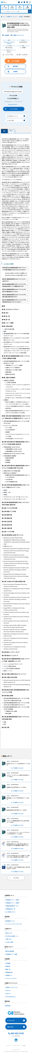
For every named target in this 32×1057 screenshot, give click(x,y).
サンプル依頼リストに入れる (17, 768)
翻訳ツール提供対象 (21, 55)
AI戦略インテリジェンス (11, 987)
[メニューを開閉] (30, 2)
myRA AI (7, 993)
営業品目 (7, 966)
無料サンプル (8, 933)
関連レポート (11, 131)
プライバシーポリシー (16, 1045)
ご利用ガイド (8, 929)
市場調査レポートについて (11, 16)
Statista (7, 990)
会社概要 (7, 963)
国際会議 (7, 1005)
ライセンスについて (12, 104)
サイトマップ (8, 1045)
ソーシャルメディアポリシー (16, 1049)
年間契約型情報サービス (11, 906)
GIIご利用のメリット (10, 912)
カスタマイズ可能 (10, 55)
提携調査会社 (9, 972)
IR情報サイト (8, 975)
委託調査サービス (10, 921)
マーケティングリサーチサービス (13, 924)
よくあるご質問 (9, 942)
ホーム (3, 16)
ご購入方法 (8, 939)
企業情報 (7, 959)
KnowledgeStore (10, 996)
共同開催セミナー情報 (11, 954)
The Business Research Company (9, 42)
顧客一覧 (7, 969)
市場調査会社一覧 (10, 909)
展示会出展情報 (9, 951)
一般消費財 (20, 16)
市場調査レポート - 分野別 (12, 900)
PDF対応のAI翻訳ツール (11, 936)
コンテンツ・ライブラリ (11, 978)
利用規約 (24, 1045)
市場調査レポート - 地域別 (12, 903)
